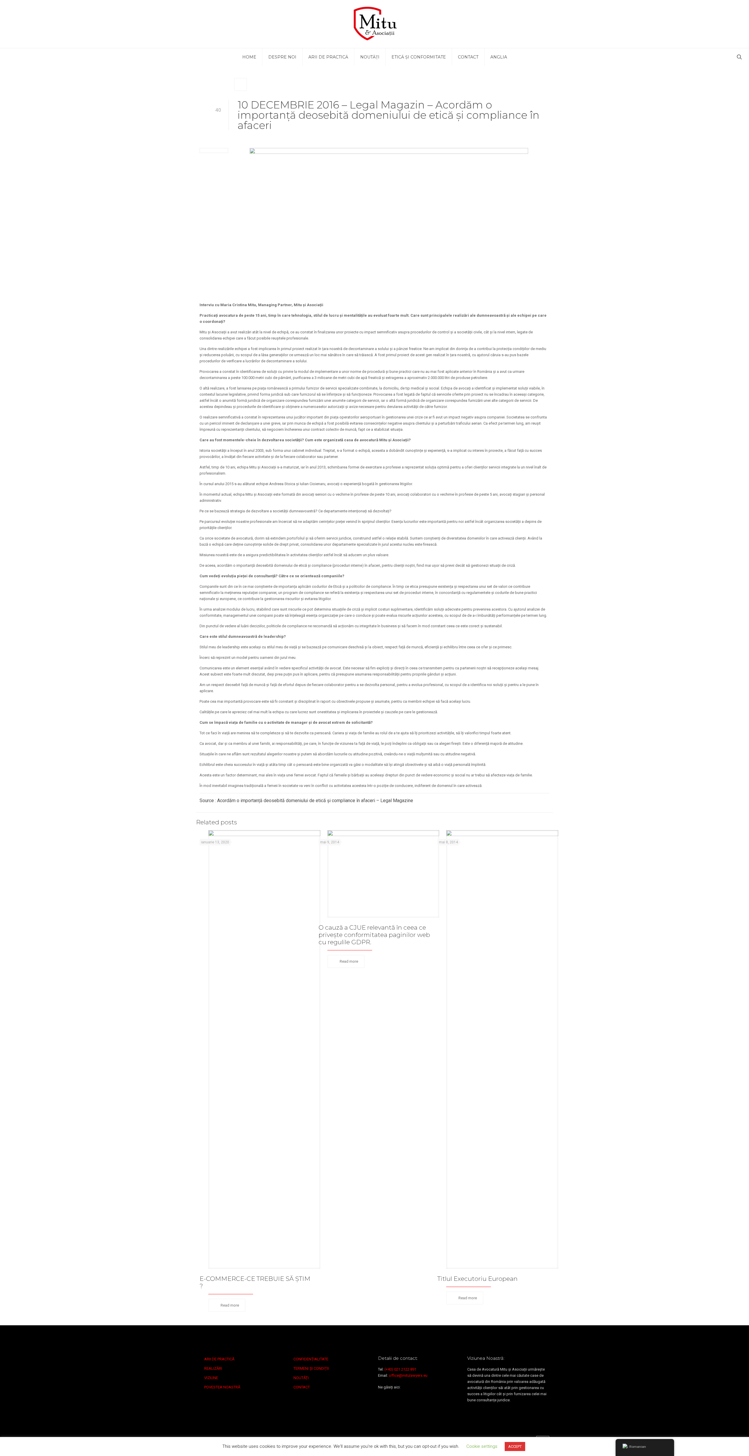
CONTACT (301, 1387)
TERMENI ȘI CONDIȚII (311, 1368)
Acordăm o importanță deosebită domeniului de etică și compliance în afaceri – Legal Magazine (315, 800)
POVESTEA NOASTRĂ (222, 1387)
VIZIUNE (211, 1378)
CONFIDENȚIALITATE (310, 1359)
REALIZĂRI (213, 1368)
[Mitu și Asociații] (374, 24)
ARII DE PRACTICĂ (219, 1359)
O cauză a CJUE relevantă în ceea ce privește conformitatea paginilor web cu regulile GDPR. (374, 935)
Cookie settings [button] (481, 1446)
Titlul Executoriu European (477, 1278)
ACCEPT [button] (515, 1446)
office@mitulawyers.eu (408, 1375)
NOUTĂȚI (301, 1378)
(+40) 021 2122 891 (400, 1369)
